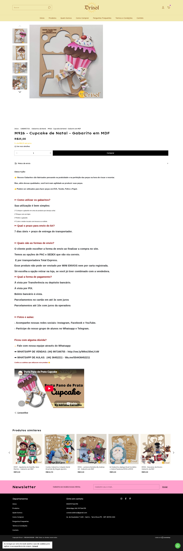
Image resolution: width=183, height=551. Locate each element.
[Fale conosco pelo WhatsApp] (178, 546)
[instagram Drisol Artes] (121, 499)
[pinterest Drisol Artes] (130, 499)
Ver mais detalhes (23, 146)
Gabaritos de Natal (39, 129)
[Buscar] (49, 7)
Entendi (35, 546)
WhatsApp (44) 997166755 (76, 508)
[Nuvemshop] (163, 538)
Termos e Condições (124, 18)
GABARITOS (25, 129)
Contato (140, 18)
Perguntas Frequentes (102, 18)
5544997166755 (72, 504)
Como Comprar (82, 18)
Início (42, 18)
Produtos (52, 18)
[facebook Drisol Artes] (126, 499)
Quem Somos (66, 18)
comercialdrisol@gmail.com (76, 513)
